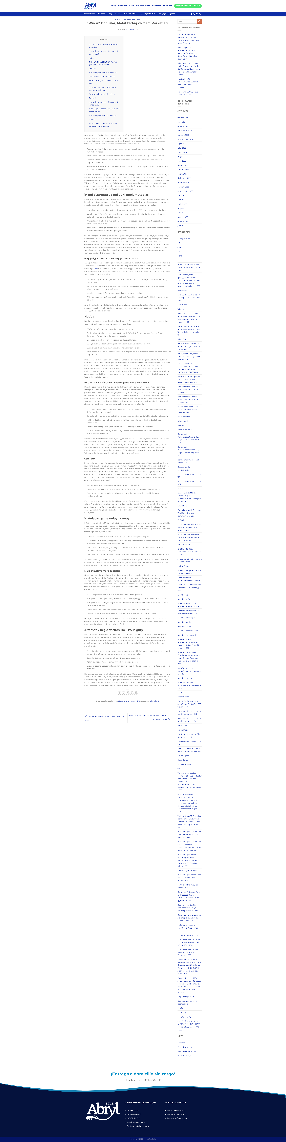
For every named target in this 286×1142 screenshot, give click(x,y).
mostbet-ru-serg (185, 678)
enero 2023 (182, 174)
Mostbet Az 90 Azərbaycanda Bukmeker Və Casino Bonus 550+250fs (189, 83)
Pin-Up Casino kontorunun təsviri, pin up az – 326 (190, 712)
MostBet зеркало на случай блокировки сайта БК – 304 (189, 671)
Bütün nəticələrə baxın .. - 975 (127, 20)
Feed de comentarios (187, 1051)
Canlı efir (92, 69)
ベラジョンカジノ (185, 1017)
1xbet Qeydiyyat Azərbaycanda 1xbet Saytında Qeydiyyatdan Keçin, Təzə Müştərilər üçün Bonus (188, 53)
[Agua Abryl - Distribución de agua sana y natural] (90, 6)
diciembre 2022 (184, 178)
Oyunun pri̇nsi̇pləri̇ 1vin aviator (102, 94)
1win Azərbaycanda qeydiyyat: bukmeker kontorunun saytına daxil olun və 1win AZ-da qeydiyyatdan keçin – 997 (189, 280)
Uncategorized (184, 764)
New (180, 692)
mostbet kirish (184, 622)
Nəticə (92, 58)
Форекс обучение (186, 997)
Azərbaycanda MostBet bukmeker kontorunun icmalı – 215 (188, 389)
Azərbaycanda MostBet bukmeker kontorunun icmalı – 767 (188, 399)
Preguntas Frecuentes (139, 6)
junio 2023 (182, 152)
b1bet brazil (183, 421)
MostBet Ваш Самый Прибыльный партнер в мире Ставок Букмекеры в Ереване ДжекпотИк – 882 (189, 658)
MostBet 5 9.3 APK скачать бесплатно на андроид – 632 (189, 588)
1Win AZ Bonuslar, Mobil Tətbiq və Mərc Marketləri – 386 (190, 267)
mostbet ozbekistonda (188, 631)
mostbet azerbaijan (186, 618)
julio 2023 (182, 148)
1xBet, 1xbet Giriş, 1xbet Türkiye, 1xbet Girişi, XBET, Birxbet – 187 (189, 356)
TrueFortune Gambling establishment (188, 93)
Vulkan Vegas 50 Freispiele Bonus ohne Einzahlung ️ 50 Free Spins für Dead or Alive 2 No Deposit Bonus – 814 (189, 822)
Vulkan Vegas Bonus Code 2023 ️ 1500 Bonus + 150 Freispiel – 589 (189, 834)
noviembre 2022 (185, 182)
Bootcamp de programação (184, 468)
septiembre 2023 (185, 139)
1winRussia (182, 305)
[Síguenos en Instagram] (194, 14)
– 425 (180, 252)
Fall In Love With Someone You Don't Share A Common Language (190, 513)
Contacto (167, 6)
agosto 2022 (183, 195)
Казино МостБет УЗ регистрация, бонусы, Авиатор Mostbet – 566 (188, 908)
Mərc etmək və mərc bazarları (102, 77)
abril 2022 (182, 213)
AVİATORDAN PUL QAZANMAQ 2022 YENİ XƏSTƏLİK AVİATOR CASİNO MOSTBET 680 (188, 368)
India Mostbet (184, 544)
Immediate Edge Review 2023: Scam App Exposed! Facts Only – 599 (189, 537)
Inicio (113, 6)
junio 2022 (182, 204)
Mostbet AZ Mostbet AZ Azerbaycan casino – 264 (188, 604)
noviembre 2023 (185, 131)
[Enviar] (199, 21)
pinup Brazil (183, 730)
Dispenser (122, 6)
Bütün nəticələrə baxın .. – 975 (189, 482)
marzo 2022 (183, 217)
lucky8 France (184, 566)
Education (182, 506)
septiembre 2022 (185, 191)
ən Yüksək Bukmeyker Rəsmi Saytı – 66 (188, 886)
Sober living (183, 760)
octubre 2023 (183, 135)
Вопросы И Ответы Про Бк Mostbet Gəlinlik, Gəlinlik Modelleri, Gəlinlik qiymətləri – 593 (189, 896)
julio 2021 (182, 226)
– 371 (180, 247)
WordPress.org (184, 1056)
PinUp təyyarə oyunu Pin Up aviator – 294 (189, 735)
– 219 (180, 243)
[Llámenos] (200, 14)
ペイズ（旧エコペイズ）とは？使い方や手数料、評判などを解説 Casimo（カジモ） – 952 (189, 1025)
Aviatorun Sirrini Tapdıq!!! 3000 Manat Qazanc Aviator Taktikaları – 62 (189, 379)
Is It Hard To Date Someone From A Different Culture (190, 552)
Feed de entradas (185, 1047)
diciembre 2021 (184, 221)
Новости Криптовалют (188, 935)
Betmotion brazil (185, 430)
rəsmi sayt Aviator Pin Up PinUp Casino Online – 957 (189, 750)
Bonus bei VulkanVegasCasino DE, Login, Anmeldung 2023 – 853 (189, 451)
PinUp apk (182, 725)
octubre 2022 (183, 187)
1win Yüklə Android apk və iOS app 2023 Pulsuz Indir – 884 (189, 298)
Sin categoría (183, 756)
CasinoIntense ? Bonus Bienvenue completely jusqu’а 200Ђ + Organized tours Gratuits (189, 38)
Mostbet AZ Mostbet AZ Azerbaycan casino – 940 (188, 612)
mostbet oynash (185, 626)
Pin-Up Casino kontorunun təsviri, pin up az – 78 (190, 719)
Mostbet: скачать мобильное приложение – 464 (189, 685)
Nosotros (156, 6)
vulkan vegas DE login (187, 870)
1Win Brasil (182, 290)
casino (180, 489)
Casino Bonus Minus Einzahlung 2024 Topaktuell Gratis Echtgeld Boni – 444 (189, 497)
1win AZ (156, 701)
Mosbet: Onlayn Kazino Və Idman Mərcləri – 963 (189, 571)
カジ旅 (180, 1008)
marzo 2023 (183, 165)
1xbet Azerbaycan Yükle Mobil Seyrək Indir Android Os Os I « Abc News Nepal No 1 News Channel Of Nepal (189, 69)
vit (179, 769)
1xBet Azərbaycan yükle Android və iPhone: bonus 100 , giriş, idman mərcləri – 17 (189, 330)
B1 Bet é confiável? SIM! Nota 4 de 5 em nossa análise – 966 (188, 409)
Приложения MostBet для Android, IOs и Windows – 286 (188, 952)
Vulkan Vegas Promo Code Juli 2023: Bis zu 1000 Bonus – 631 (189, 878)
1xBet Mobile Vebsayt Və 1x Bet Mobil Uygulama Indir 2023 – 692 (189, 346)
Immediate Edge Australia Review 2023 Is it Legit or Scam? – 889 (189, 527)
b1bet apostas (184, 417)
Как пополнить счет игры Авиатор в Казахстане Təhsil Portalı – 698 (189, 918)
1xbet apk (182, 309)
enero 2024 (183, 122)
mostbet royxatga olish (188, 635)
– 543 (180, 256)
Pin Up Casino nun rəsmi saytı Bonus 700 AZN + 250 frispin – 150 (189, 704)
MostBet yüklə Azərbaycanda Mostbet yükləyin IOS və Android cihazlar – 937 (188, 643)
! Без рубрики (184, 239)
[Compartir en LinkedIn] (136, 693)
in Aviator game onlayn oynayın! (103, 73)
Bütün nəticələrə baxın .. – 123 (189, 475)
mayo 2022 (182, 208)
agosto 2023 (183, 144)
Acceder (181, 1043)
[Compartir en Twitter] (123, 693)
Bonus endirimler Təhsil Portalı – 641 (188, 461)
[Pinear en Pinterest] (132, 693)
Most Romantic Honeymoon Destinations (189, 579)
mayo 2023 (182, 157)
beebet (181, 425)
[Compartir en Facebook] (119, 693)
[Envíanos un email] (197, 14)
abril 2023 (182, 161)
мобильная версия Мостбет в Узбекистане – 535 (189, 928)
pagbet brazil (183, 697)
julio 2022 (182, 200)
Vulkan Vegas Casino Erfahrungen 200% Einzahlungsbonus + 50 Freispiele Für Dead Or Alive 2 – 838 (188, 860)
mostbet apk (183, 595)
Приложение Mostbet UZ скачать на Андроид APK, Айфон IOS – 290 (189, 942)
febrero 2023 (183, 169)
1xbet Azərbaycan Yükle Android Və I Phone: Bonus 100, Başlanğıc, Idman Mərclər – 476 (189, 317)
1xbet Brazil (182, 339)
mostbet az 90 (184, 599)
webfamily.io (151, 1139)
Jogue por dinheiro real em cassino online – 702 (190, 560)
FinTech (181, 520)
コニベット (182, 1013)
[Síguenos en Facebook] (191, 14)
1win (96, 268)
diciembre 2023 (184, 126)
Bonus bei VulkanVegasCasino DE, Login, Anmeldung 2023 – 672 (189, 438)
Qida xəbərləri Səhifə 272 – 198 (189, 742)
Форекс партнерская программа (187, 1002)
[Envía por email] (127, 693)
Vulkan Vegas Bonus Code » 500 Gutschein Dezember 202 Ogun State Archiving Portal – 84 (190, 846)
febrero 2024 (183, 118)
